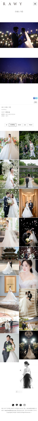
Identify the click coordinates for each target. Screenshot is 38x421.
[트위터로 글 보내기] (36, 98)
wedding (12, 124)
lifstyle (30, 124)
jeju (25, 124)
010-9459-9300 (31, 408)
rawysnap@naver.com (10, 410)
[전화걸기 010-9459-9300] (13, 405)
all (6, 124)
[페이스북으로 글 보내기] (34, 98)
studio (19, 124)
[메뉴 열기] (35, 4)
